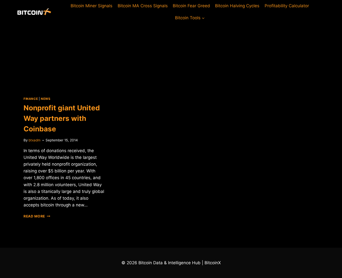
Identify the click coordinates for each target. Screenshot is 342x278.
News (45, 99)
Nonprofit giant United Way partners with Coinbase (62, 118)
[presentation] (64, 56)
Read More (37, 216)
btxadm (35, 140)
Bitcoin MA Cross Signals (143, 5)
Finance (31, 99)
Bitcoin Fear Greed (191, 5)
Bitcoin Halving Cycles (237, 5)
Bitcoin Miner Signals (91, 5)
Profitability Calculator (287, 5)
